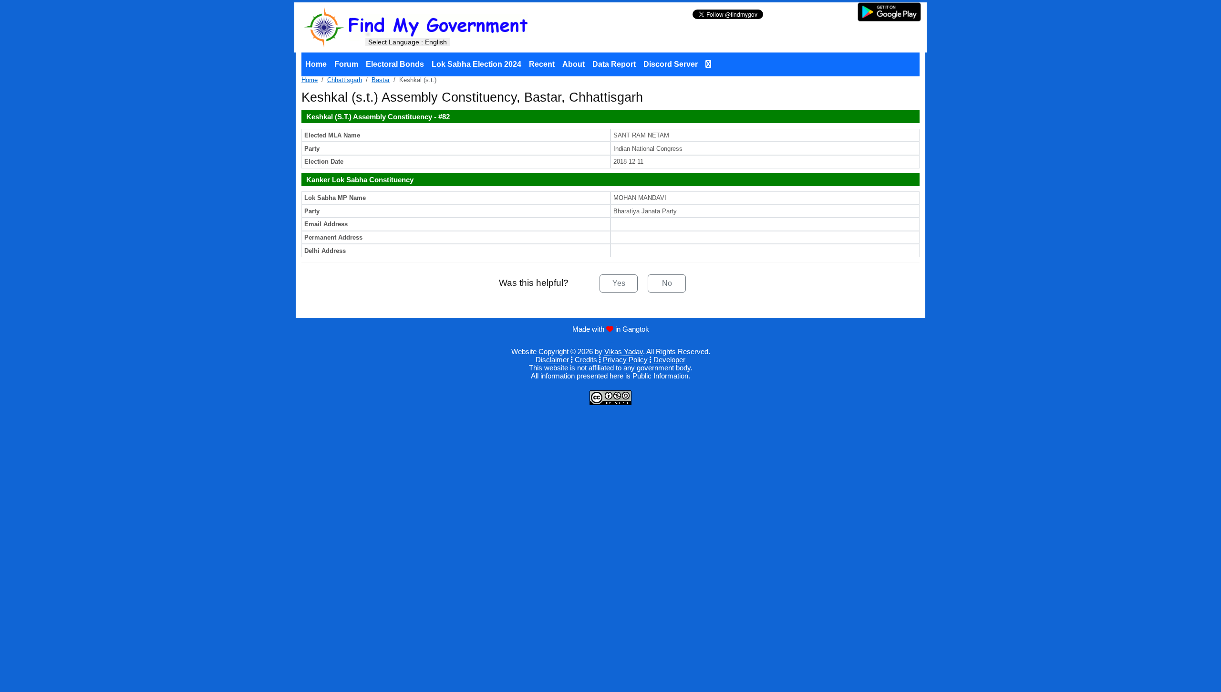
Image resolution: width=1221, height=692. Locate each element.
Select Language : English (407, 42)
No (667, 283)
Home (316, 64)
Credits (586, 360)
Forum (346, 64)
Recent (542, 64)
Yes (618, 283)
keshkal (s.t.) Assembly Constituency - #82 (378, 117)
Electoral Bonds (395, 64)
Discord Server (670, 64)
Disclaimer (552, 360)
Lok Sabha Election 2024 (476, 64)
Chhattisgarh (344, 80)
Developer (669, 360)
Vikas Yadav (623, 351)
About (573, 64)
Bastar (381, 80)
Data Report (614, 64)
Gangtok (635, 329)
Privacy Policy (625, 360)
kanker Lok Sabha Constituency (360, 180)
